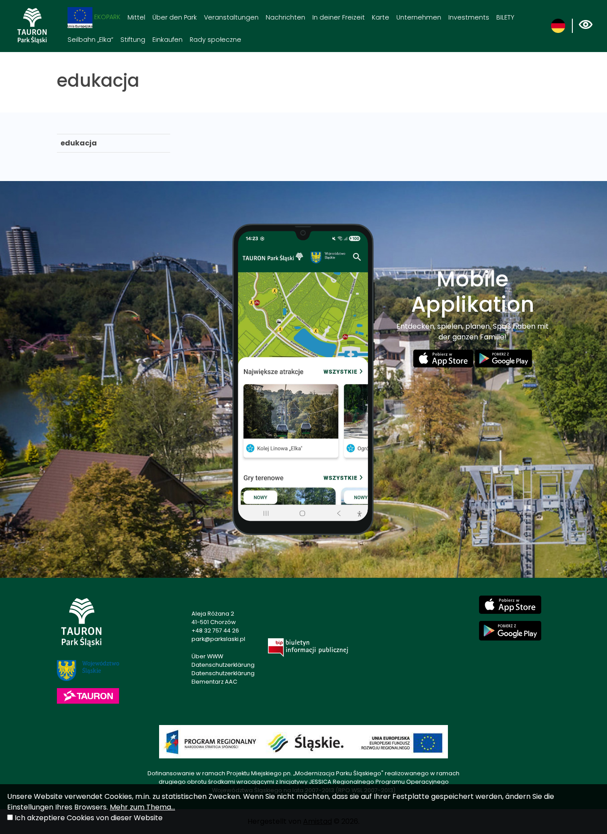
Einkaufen (167, 39)
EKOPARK (106, 16)
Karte (380, 17)
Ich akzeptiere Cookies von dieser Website (89, 818)
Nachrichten (285, 17)
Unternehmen (418, 17)
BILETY (505, 17)
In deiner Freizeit (338, 17)
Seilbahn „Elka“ (90, 39)
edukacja (78, 143)
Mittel (136, 17)
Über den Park (174, 17)
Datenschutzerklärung (223, 665)
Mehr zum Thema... (142, 807)
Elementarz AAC (214, 681)
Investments (468, 17)
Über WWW (207, 656)
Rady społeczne (215, 39)
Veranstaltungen (231, 17)
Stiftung (132, 39)
